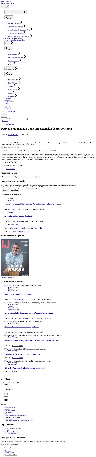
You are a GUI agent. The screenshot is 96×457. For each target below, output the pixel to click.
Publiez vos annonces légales (13, 38)
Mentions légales (9, 452)
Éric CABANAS (13, 135)
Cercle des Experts (10, 101)
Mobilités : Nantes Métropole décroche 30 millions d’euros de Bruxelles (31, 340)
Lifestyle (7, 103)
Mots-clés (3, 119)
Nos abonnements (13, 61)
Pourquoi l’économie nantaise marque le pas (21, 327)
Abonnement (8, 412)
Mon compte (11, 111)
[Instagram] (6, 397)
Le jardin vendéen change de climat (18, 216)
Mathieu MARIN (17, 221)
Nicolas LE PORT (17, 332)
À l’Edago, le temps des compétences (18, 294)
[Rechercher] (26, 119)
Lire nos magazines (8, 277)
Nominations (8, 98)
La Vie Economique (10, 433)
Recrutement (8, 419)
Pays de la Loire (9, 69)
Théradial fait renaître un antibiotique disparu (22, 354)
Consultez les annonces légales (14, 13)
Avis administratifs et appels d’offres (19, 30)
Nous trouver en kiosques (16, 57)
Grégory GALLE (17, 318)
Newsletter (7, 108)
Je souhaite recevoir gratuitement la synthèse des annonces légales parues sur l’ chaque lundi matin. (39, 185)
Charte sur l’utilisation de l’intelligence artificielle (18, 420)
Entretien (7, 100)
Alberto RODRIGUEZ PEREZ (21, 232)
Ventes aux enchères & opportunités (19, 37)
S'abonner (7, 106)
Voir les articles (10, 169)
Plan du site (7, 451)
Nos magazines (13, 54)
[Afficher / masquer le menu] (5, 6)
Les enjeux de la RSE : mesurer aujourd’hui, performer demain (28, 313)
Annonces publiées (14, 23)
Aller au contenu (6, 1)
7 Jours (6, 430)
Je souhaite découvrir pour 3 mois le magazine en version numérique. (31, 187)
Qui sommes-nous (9, 407)
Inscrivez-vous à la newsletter (10, 190)
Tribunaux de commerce (15, 33)
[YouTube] (6, 401)
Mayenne (11, 96)
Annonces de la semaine (15, 26)
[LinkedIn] (6, 394)
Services (7, 44)
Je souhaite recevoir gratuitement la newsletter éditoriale (27, 189)
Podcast (10, 64)
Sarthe (10, 93)
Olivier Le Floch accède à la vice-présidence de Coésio (24, 368)
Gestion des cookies (10, 454)
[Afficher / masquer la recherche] (4, 116)
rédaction (14, 371)
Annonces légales (9, 410)
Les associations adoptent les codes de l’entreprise (23, 228)
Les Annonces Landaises (11, 432)
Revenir (10, 18)
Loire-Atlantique (13, 83)
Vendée (10, 86)
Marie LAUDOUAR (18, 209)
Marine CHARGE (28, 318)
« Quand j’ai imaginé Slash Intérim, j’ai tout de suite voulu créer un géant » (33, 204)
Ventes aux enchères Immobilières (14, 40)
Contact (6, 409)
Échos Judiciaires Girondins (12, 428)
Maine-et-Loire (13, 90)
